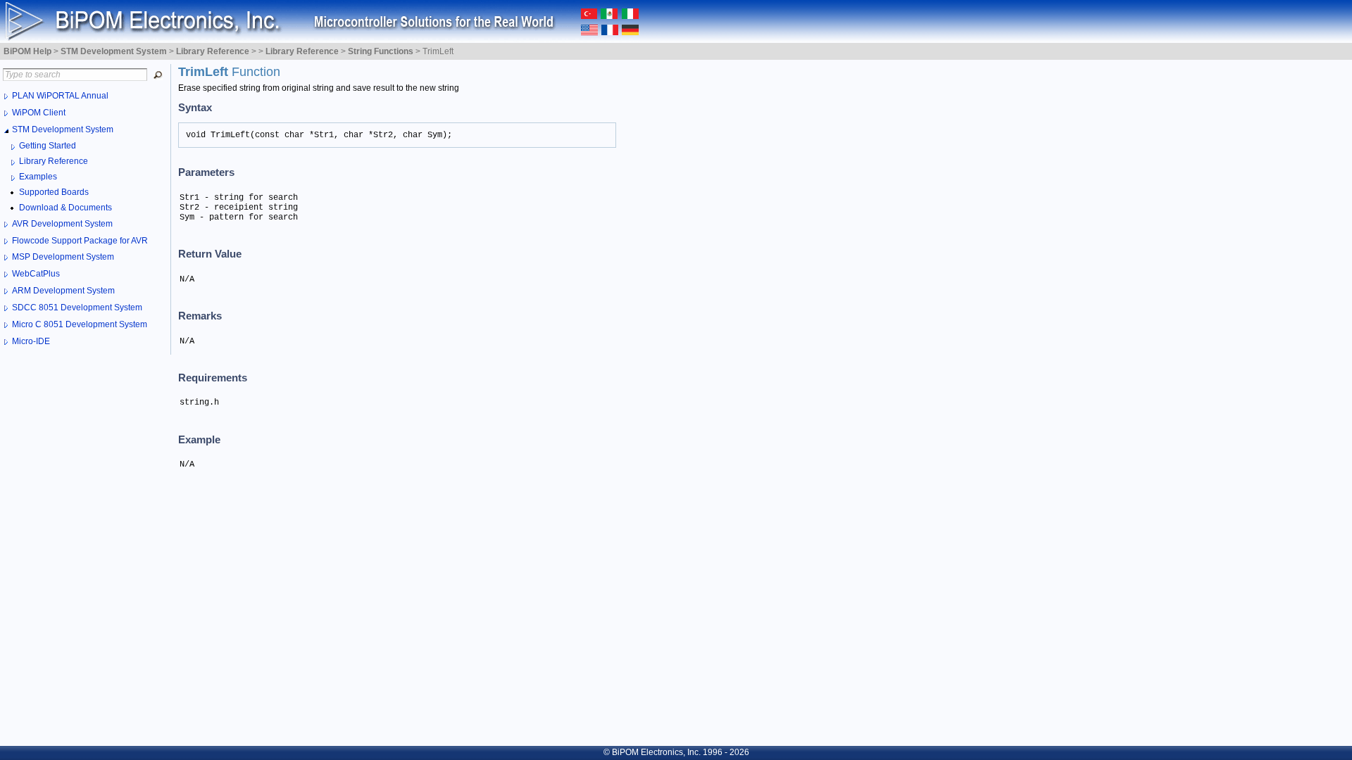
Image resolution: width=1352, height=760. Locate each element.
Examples (38, 177)
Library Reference (53, 161)
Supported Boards (54, 192)
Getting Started (47, 146)
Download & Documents (65, 208)
